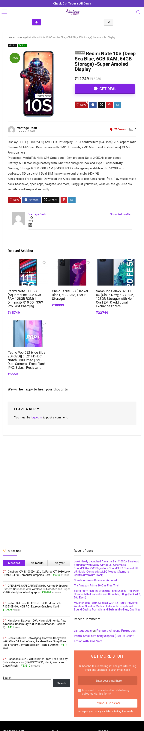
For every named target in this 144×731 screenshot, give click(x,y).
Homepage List (23, 37)
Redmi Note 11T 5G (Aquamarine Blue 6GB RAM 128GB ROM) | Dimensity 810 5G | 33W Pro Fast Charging (25, 298)
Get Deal (107, 89)
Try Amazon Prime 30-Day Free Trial (96, 585)
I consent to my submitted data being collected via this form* (105, 692)
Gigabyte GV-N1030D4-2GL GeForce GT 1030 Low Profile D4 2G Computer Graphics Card (36, 573)
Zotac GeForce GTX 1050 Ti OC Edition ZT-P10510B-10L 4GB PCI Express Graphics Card (32, 604)
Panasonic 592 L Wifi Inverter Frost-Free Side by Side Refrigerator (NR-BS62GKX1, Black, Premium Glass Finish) (35, 662)
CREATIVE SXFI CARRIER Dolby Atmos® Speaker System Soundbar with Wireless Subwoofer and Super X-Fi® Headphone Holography (36, 589)
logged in (36, 417)
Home (11, 37)
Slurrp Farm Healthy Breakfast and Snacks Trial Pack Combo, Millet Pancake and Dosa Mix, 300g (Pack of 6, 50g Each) (107, 594)
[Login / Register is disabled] (108, 22)
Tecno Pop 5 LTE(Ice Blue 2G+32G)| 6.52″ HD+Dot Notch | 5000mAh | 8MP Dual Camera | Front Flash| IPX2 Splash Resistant (27, 360)
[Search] (138, 12)
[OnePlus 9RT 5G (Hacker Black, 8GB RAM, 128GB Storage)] (72, 262)
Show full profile (120, 214)
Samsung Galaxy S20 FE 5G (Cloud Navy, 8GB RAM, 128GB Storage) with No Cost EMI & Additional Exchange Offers (115, 298)
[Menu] (4, 12)
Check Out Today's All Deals (72, 3)
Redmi (22, 45)
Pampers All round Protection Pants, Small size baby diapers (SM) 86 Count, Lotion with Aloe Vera (105, 636)
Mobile (12, 45)
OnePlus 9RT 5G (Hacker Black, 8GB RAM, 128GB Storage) (70, 295)
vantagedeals (83, 630)
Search (7, 677)
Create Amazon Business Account (95, 580)
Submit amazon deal (36, 22)
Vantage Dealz (27, 128)
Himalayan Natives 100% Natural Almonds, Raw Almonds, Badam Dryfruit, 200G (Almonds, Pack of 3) (34, 624)
